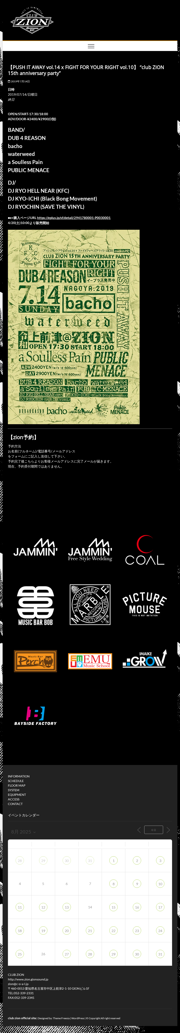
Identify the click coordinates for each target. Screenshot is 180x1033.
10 (160, 884)
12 (43, 907)
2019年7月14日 (20, 81)
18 (20, 931)
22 (113, 931)
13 (67, 907)
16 (137, 907)
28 (20, 860)
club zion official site (22, 1018)
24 (160, 931)
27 (67, 954)
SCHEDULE (16, 781)
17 (160, 907)
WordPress (77, 1018)
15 (113, 907)
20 (67, 931)
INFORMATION (19, 776)
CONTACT (15, 804)
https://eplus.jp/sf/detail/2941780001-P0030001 (74, 218)
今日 (153, 829)
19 (43, 931)
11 (20, 907)
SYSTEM (13, 790)
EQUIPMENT (17, 794)
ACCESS (13, 799)
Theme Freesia (61, 1018)
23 (137, 931)
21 (90, 931)
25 (20, 954)
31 (90, 860)
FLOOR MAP (16, 785)
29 (43, 860)
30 (67, 860)
